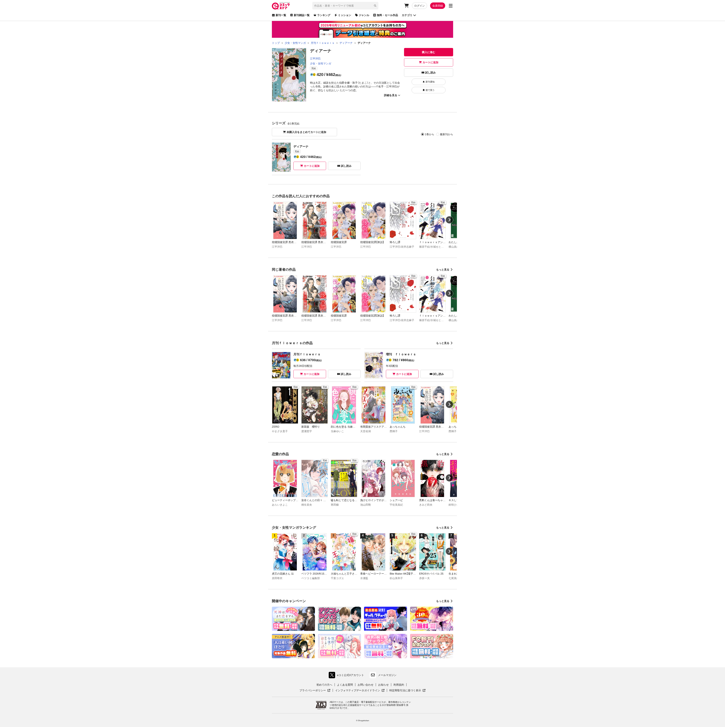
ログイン (419, 5)
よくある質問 (345, 684)
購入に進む (428, 52)
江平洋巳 (315, 58)
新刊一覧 (281, 15)
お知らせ (383, 684)
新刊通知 (430, 81)
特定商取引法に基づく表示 (407, 690)
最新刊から (446, 134)
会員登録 (437, 5)
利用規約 (398, 684)
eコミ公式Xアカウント (347, 676)
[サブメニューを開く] (450, 5)
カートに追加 (430, 62)
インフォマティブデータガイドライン (357, 690)
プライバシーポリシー (314, 690)
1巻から (429, 134)
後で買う (430, 90)
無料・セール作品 (387, 15)
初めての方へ (324, 684)
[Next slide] (449, 220)
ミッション (344, 15)
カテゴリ (407, 15)
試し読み (430, 72)
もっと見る (442, 269)
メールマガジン (387, 675)
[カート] (406, 5)
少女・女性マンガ (320, 63)
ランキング (323, 15)
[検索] (375, 5)
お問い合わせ (365, 684)
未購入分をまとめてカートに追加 (306, 132)
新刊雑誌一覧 (302, 15)
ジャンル (364, 15)
